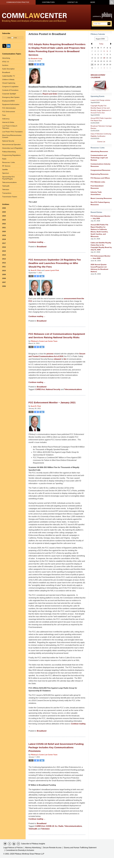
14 (104, 58)
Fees (4, 115)
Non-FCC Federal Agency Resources (100, 203)
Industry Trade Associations (96, 193)
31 (104, 51)
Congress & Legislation (10, 86)
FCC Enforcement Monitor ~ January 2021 (52, 402)
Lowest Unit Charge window (100, 100)
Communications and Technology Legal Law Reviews (99, 157)
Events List (101, 141)
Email (9, 37)
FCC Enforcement (8, 111)
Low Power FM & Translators (12, 132)
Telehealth (32, 829)
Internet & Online (8, 122)
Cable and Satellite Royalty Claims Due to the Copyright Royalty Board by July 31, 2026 (101, 246)
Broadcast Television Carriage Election (101, 127)
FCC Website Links (98, 182)
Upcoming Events (97, 96)
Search (109, 23)
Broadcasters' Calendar (98, 76)
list (65, 359)
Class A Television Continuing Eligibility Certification (101, 135)
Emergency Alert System (10, 97)
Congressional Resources (100, 170)
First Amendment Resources (97, 187)
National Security (53, 389)
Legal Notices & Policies (13, 848)
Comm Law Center (34, 17)
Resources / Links (8, 162)
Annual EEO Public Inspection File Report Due (101, 119)
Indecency (5, 119)
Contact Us (72, 2)
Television (45, 829)
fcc (56, 826)
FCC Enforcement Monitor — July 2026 (100, 217)
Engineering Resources (99, 174)
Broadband (41, 247)
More (92, 2)
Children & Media (8, 79)
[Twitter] (4, 46)
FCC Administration (9, 108)
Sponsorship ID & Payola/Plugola (8, 178)
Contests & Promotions (10, 90)
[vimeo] (5, 843)
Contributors (48, 2)
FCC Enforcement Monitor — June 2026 (100, 257)
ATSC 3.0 (5, 62)
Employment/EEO (8, 101)
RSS (15, 37)
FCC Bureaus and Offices (100, 178)
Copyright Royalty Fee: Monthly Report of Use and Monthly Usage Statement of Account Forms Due (101, 109)
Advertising (6, 58)
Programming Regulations (11, 155)
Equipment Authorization (10, 104)
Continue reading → (36, 242)
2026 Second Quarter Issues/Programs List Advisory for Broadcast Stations (99, 268)
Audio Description (8, 69)
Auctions (5, 65)
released (57, 359)
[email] (18, 843)
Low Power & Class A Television (9, 127)
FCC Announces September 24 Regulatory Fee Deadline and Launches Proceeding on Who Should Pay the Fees (54, 263)
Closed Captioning (8, 83)
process (50, 354)
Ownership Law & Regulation (12, 148)
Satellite (5, 169)
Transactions (6, 193)
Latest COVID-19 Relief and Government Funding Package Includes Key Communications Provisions (56, 747)
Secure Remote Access (52, 848)
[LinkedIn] (8, 46)
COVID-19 (50, 826)
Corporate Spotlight (9, 94)
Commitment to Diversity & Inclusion (20, 850)
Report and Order (50, 94)
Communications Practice (17, 2)
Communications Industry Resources (100, 165)
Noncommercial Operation (11, 144)
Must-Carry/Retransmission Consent (11, 136)
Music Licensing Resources (101, 198)
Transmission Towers (9, 197)
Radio (60, 826)
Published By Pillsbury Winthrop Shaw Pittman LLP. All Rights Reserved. (102, 17)
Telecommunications (73, 389)
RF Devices (6, 166)
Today (101, 44)
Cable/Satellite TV (8, 76)
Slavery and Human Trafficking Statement (80, 848)
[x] (9, 843)
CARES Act (40, 389)
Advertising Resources (99, 151)
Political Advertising (9, 152)
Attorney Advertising (33, 848)
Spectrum (5, 173)
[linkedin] (14, 843)
